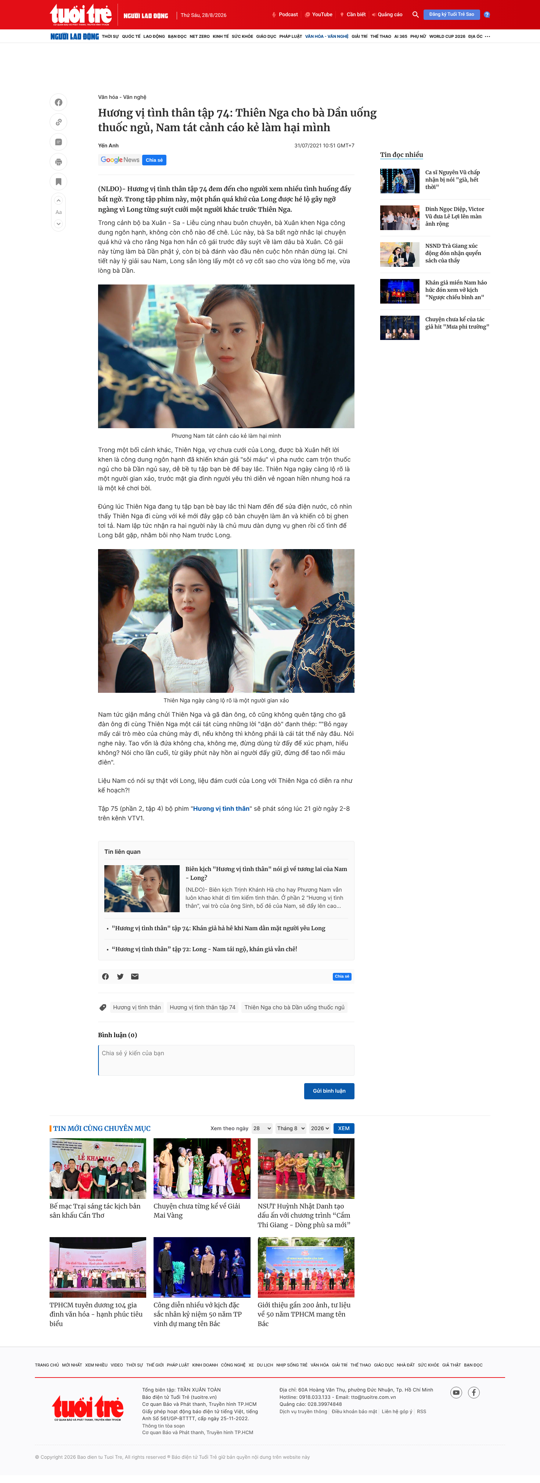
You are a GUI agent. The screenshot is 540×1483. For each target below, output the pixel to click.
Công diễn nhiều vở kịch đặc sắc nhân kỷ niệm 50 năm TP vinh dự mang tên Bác (198, 1314)
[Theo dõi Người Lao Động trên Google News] (120, 160)
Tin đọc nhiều (401, 155)
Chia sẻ (154, 160)
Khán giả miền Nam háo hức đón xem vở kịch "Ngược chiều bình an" (456, 290)
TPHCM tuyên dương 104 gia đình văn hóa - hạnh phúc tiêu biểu (96, 1314)
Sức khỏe (242, 36)
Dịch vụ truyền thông (303, 1412)
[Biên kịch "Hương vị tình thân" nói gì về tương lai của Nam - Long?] (142, 888)
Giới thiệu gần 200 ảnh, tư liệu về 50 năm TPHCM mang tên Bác (304, 1314)
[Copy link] (58, 123)
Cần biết (356, 15)
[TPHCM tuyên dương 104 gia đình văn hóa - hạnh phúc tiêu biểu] (98, 1267)
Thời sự (110, 36)
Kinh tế (221, 36)
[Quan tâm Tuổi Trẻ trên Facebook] (474, 1392)
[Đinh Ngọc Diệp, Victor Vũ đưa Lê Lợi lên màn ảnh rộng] (400, 217)
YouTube (322, 15)
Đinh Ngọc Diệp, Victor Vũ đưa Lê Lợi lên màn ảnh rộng (454, 216)
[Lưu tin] (58, 183)
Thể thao (380, 36)
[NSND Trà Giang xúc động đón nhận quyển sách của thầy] (400, 254)
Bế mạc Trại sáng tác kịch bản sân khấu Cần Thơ (95, 1211)
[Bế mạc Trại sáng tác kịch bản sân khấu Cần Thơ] (98, 1168)
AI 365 (400, 36)
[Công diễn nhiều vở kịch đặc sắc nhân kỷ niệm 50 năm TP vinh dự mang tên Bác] (202, 1267)
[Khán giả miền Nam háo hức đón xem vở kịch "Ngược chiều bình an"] (400, 291)
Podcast (288, 15)
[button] (58, 200)
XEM (344, 1128)
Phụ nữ (418, 36)
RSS (421, 1412)
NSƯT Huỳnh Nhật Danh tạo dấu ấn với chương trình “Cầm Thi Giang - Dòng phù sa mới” (304, 1215)
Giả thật (451, 1365)
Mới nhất (72, 1365)
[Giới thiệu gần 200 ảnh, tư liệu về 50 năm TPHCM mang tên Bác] (306, 1267)
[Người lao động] (146, 15)
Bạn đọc (177, 36)
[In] (58, 163)
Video (117, 1365)
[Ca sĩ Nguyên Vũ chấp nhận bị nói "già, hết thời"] (400, 181)
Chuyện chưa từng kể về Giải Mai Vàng (197, 1211)
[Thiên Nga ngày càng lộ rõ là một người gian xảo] (226, 621)
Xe (251, 1365)
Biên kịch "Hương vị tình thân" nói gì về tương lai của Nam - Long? (266, 874)
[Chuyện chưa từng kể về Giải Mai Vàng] (202, 1168)
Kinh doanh (205, 1365)
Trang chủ (47, 1365)
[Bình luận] (58, 143)
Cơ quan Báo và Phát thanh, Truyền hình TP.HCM (197, 1433)
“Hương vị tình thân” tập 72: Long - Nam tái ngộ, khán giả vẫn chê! (204, 949)
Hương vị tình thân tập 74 (202, 1007)
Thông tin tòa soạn (163, 1426)
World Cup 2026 (447, 36)
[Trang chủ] (75, 36)
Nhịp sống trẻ (291, 1365)
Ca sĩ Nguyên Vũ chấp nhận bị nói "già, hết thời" (452, 179)
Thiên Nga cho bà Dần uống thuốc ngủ (294, 1007)
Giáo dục (266, 36)
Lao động (154, 36)
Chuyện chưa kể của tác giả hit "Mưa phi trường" (457, 323)
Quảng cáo (390, 15)
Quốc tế (131, 36)
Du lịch (265, 1365)
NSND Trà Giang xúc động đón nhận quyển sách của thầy (453, 253)
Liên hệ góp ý (397, 1412)
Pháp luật (290, 36)
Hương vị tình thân (137, 1007)
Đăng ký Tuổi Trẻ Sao (451, 14)
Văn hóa (320, 1365)
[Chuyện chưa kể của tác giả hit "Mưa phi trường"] (400, 328)
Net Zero (200, 36)
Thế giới (155, 1365)
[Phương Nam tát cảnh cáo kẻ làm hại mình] (226, 356)
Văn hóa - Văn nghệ (327, 36)
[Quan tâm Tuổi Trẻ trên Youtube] (456, 1392)
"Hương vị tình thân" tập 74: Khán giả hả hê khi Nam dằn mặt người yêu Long (218, 928)
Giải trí (359, 36)
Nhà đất (406, 1365)
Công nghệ (233, 1365)
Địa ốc (475, 36)
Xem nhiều (96, 1365)
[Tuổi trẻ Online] (88, 1408)
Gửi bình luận (329, 1091)
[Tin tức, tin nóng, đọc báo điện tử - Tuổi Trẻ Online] (87, 15)
